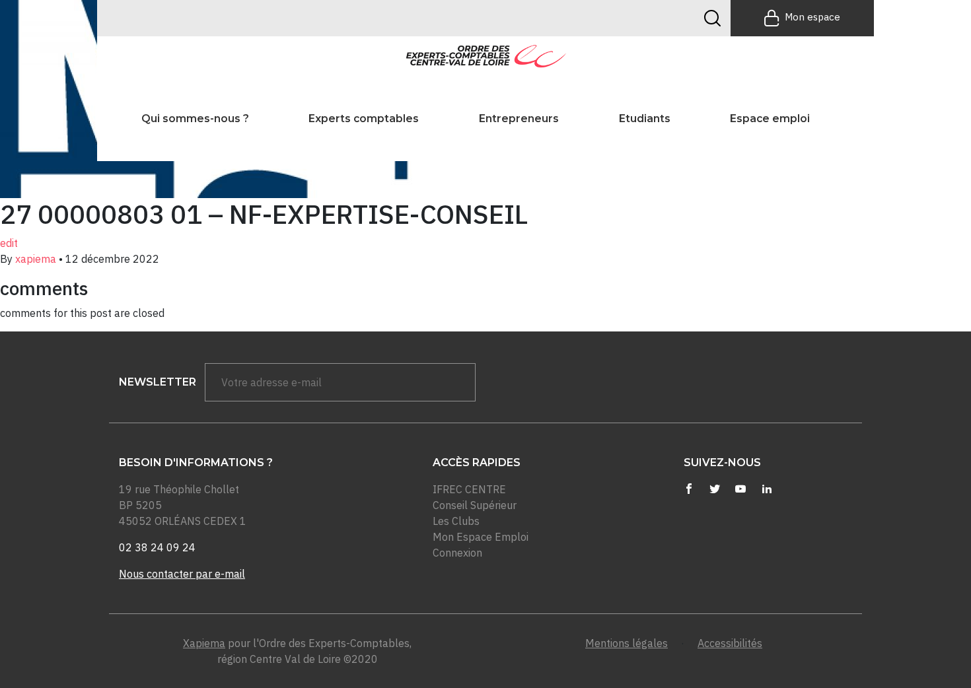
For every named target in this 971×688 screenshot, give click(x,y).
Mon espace (812, 17)
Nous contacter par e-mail (182, 573)
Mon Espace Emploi (480, 536)
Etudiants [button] (644, 118)
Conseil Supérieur (475, 505)
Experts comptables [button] (363, 118)
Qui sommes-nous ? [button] (195, 118)
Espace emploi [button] (770, 118)
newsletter (157, 382)
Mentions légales (626, 643)
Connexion (457, 552)
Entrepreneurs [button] (519, 118)
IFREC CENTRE (469, 489)
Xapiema (204, 643)
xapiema (36, 258)
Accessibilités (730, 643)
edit (9, 243)
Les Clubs (456, 521)
